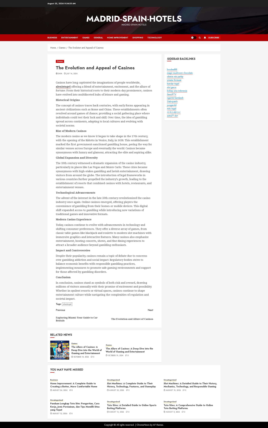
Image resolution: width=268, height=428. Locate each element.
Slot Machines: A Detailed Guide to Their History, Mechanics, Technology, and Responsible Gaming (190, 385)
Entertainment (69, 37)
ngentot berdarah (175, 98)
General (98, 37)
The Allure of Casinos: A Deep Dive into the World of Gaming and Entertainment (86, 350)
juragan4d (171, 105)
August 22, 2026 (116, 390)
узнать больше (174, 80)
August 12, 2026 (60, 414)
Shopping (137, 37)
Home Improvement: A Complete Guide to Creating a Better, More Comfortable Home (73, 385)
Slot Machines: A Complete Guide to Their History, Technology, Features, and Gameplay (131, 385)
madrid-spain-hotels (134, 19)
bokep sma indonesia (177, 90)
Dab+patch (172, 101)
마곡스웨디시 (173, 112)
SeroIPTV (171, 94)
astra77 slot (172, 115)
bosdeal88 (172, 69)
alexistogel (67, 304)
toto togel (171, 108)
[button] (199, 37)
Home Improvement (117, 37)
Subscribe (213, 37)
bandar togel (173, 83)
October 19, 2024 (81, 357)
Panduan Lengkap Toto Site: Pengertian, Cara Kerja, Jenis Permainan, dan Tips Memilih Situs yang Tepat (75, 406)
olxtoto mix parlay (175, 76)
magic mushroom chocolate (180, 73)
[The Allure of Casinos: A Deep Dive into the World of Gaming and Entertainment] (59, 350)
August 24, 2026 (60, 390)
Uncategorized (113, 380)
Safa (60, 74)
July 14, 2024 (71, 74)
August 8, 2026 (173, 412)
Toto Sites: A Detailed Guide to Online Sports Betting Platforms (131, 407)
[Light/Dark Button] (194, 37)
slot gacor (171, 87)
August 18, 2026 (173, 390)
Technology (154, 37)
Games (85, 37)
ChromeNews (143, 424)
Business (52, 37)
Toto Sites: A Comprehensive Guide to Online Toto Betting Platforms (188, 407)
